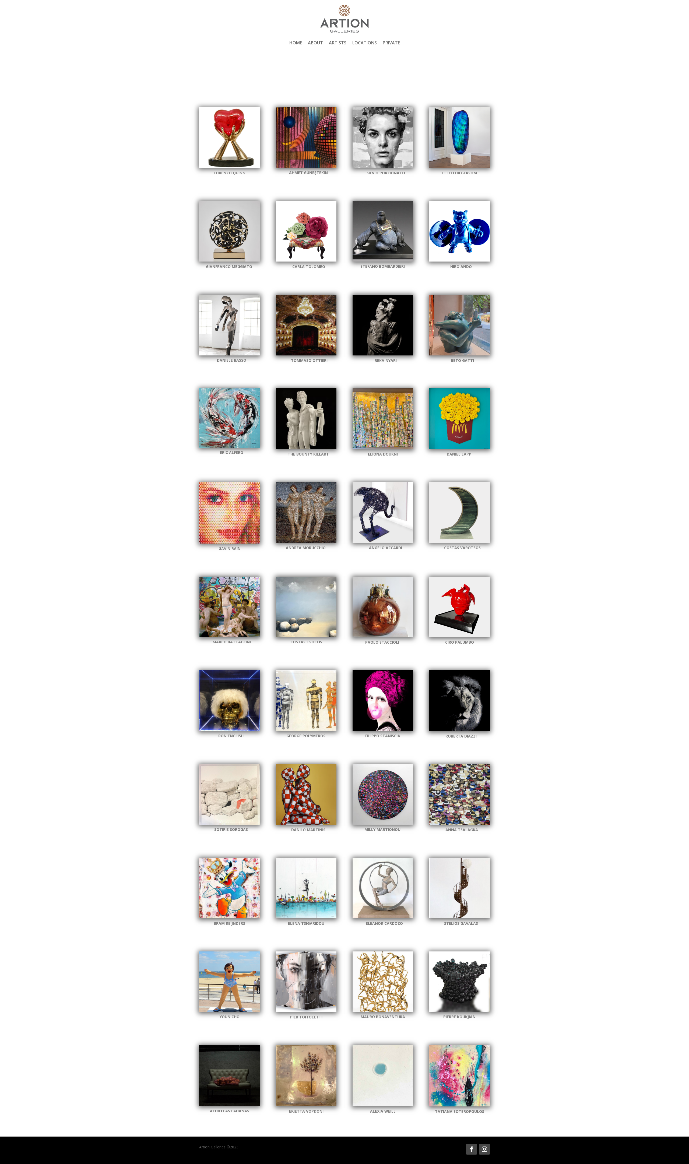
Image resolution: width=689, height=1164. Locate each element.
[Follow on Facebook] (471, 1149)
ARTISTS (337, 43)
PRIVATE (391, 43)
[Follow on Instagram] (484, 1149)
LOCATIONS (364, 43)
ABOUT (315, 43)
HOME (295, 43)
